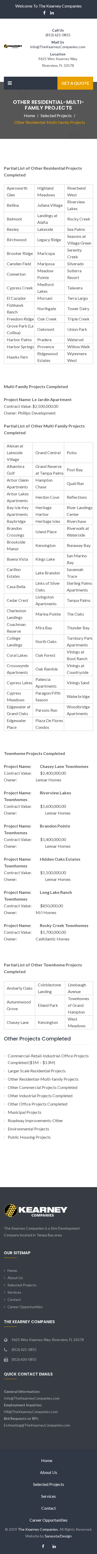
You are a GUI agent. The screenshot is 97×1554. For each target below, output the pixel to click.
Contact (14, 1299)
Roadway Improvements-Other (35, 1120)
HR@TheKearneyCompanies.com (31, 1411)
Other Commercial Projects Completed (42, 1087)
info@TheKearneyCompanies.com (57, 47)
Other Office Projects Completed (37, 1103)
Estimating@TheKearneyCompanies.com (37, 1425)
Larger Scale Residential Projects (37, 1070)
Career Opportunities (25, 1306)
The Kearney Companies (38, 1529)
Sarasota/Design (58, 1536)
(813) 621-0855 (58, 35)
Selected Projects (22, 1285)
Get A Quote (75, 83)
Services (14, 1292)
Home (12, 1270)
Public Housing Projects (29, 1137)
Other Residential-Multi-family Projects (43, 1079)
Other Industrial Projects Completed (40, 1095)
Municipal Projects (24, 1112)
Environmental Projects (28, 1128)
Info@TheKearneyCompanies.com (31, 1398)
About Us (15, 1277)
